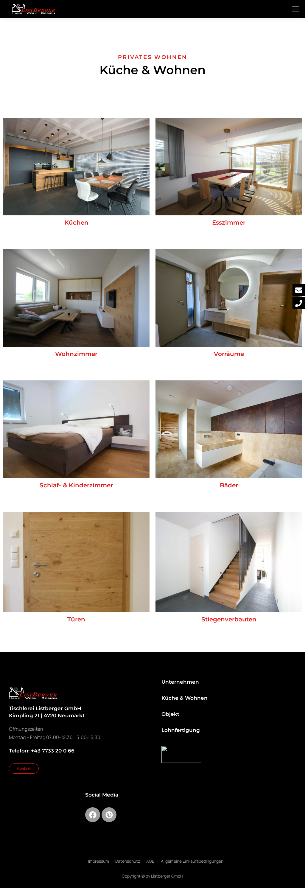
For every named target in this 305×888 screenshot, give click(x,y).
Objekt (170, 714)
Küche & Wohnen (184, 698)
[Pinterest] (109, 814)
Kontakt (24, 768)
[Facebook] (92, 814)
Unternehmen (180, 682)
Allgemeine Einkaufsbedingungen (192, 861)
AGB (150, 861)
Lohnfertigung (180, 730)
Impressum (98, 861)
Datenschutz (127, 861)
